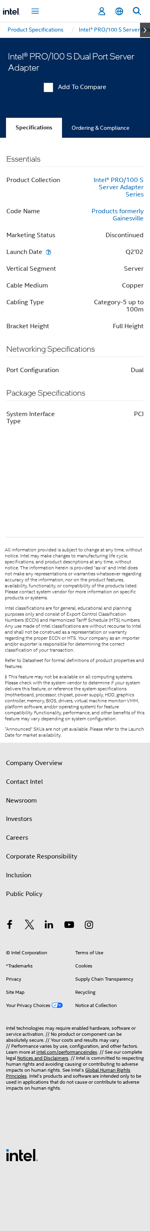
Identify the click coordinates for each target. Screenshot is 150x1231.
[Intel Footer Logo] (22, 1155)
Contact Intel (24, 782)
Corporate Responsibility (41, 856)
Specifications (34, 127)
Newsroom (21, 801)
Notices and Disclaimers (42, 1058)
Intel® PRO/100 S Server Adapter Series (119, 187)
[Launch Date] (48, 251)
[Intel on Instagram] (89, 926)
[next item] (145, 30)
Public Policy (24, 894)
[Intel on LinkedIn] (49, 926)
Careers (17, 838)
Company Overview (34, 763)
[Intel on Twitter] (29, 926)
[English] (119, 11)
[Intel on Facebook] (9, 926)
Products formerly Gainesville (118, 214)
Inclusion (18, 875)
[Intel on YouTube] (69, 926)
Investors (19, 819)
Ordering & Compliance (101, 127)
